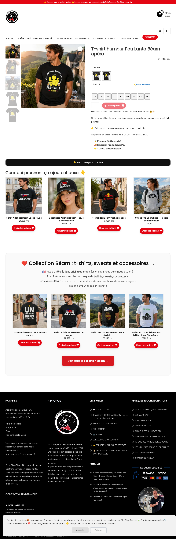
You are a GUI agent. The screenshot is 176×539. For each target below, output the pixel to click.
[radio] (96, 76)
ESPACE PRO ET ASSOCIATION (106, 440)
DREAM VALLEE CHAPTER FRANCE (150, 436)
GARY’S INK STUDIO (143, 420)
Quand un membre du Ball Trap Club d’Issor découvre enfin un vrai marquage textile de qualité (110, 488)
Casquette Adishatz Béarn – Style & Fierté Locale (66, 219)
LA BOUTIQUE (63, 38)
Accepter (80, 530)
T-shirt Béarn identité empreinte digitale (107, 334)
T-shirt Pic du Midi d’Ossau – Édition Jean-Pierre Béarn (146, 334)
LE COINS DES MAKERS (145, 452)
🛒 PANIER (97, 434)
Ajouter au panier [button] (65, 230)
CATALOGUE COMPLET (130, 38)
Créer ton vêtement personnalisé (35, 38)
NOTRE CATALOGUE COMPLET (105, 424)
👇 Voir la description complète (88, 162)
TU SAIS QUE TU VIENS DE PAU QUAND (151, 442)
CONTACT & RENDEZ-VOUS (22, 494)
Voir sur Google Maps (16, 435)
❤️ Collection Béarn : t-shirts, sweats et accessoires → (88, 263)
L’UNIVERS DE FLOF (143, 426)
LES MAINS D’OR (142, 415)
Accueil (9, 38)
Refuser (98, 530)
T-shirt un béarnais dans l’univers (30, 332)
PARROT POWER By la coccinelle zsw (151, 410)
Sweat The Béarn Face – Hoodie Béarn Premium (151, 219)
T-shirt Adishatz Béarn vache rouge (24, 217)
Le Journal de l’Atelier (104, 38)
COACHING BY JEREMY (144, 458)
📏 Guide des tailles (142, 84)
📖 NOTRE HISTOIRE (101, 410)
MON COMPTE (99, 429)
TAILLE (96, 84)
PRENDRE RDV (150, 37)
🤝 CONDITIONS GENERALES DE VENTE (109, 445)
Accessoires (81, 38)
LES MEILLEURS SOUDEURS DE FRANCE (152, 447)
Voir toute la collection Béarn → (88, 360)
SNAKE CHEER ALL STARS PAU (148, 431)
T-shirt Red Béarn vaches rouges (109, 217)
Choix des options (22, 228)
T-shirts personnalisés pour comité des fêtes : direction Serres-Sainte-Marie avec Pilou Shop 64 (109, 476)
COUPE (96, 67)
